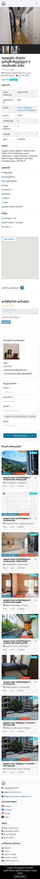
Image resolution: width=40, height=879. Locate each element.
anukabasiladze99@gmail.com (15, 370)
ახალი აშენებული (24, 108)
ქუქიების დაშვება (20, 876)
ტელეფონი (7, 397)
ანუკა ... (6, 363)
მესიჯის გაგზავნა (20, 436)
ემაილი (6, 406)
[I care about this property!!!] (35, 478)
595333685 (7, 366)
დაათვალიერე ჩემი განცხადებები (18, 374)
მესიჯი (5, 421)
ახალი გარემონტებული (26, 110)
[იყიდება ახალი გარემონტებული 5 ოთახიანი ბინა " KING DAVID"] (20, 544)
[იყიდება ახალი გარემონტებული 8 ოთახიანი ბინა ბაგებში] (20, 585)
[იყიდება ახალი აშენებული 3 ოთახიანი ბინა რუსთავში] (20, 708)
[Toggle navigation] (36, 3)
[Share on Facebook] (22, 288)
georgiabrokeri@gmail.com (21, 796)
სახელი (6, 388)
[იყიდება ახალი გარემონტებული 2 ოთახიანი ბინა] (20, 667)
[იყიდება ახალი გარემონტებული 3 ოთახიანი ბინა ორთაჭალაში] (20, 462)
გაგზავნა (6, 322)
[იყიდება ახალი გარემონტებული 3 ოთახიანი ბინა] (20, 503)
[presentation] (1, 49)
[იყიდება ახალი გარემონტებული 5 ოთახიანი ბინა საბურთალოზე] (20, 626)
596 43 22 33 (15, 792)
